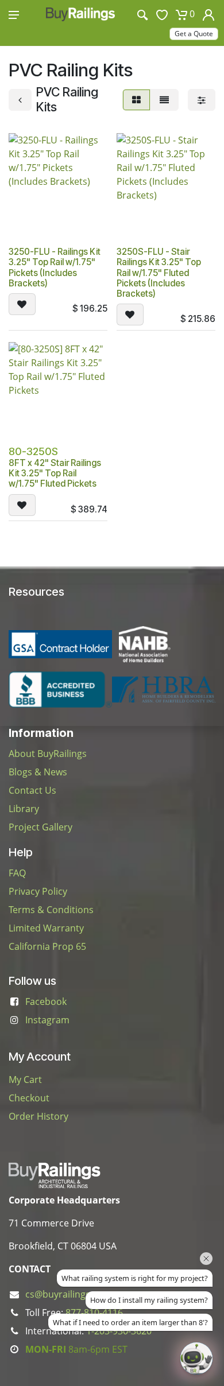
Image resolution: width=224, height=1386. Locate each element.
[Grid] (136, 100)
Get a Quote (194, 33)
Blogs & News (38, 772)
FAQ (17, 873)
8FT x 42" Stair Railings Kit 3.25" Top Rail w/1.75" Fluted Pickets (55, 473)
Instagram (47, 1020)
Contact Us (32, 790)
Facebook (46, 1001)
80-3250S (33, 451)
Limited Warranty (46, 928)
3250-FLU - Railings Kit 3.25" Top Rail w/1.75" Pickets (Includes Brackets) (55, 267)
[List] (164, 100)
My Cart (25, 1079)
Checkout (29, 1098)
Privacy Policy (38, 891)
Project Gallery (40, 827)
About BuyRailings (48, 753)
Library (24, 808)
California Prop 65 (47, 946)
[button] (22, 304)
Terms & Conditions (51, 909)
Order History (38, 1116)
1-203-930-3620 (119, 1331)
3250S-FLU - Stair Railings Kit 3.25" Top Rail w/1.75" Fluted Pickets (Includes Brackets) (159, 272)
